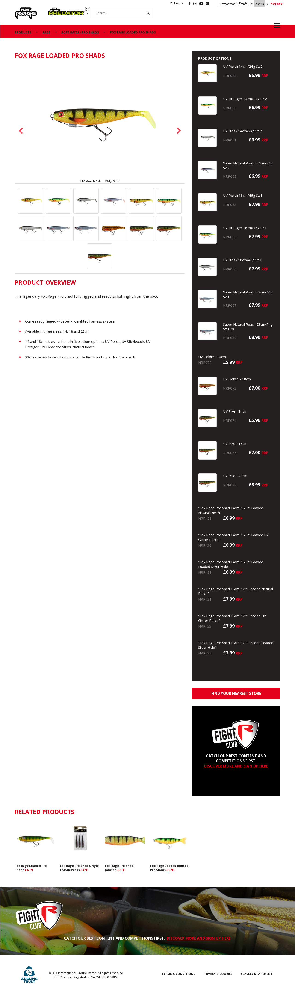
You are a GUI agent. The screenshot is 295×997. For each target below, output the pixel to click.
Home (259, 3)
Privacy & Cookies (218, 974)
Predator (56, 9)
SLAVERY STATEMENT (257, 974)
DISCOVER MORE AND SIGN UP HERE (236, 765)
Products (23, 32)
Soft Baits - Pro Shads (80, 32)
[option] (100, 123)
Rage (19, 9)
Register (277, 3)
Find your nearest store (236, 693)
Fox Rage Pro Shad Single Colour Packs (79, 868)
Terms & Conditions (178, 974)
